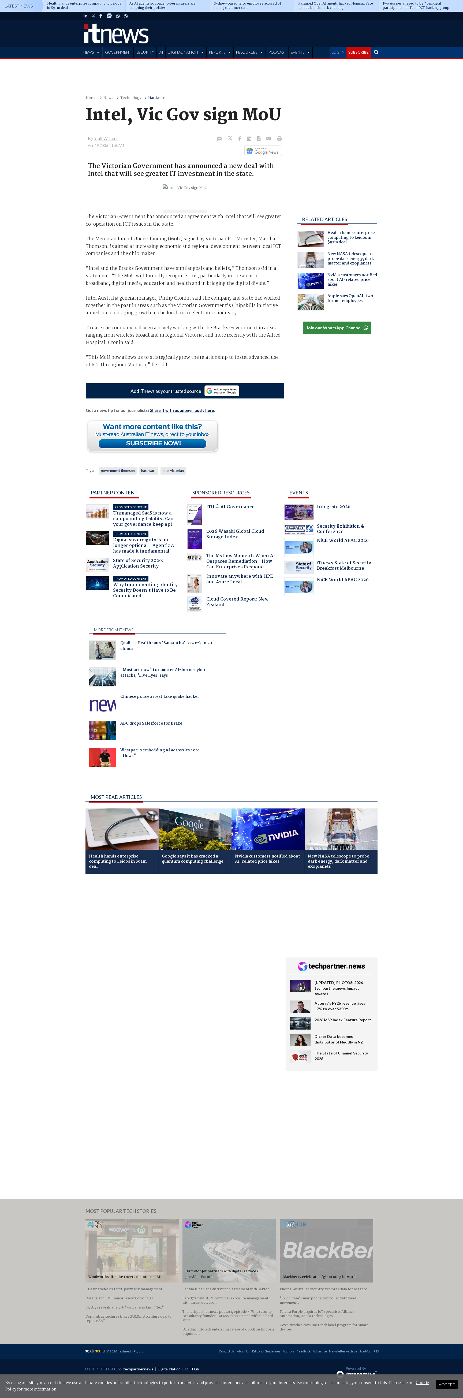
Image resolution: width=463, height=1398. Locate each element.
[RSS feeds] (126, 16)
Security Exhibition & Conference (340, 529)
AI (161, 52)
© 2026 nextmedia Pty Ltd (124, 1351)
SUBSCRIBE (358, 52)
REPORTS (217, 52)
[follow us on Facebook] (100, 16)
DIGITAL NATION (183, 52)
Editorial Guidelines (266, 1351)
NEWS (88, 52)
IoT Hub (192, 1369)
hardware (148, 470)
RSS (376, 1351)
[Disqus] (181, 949)
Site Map (365, 1351)
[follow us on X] (93, 16)
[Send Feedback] (259, 139)
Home (91, 98)
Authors (288, 1351)
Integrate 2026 (333, 507)
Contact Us (227, 1351)
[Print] (278, 139)
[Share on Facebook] (240, 139)
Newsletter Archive (343, 1351)
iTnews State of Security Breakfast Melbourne (344, 566)
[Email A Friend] (269, 139)
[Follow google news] (262, 151)
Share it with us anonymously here (182, 410)
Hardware (156, 98)
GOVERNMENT (118, 52)
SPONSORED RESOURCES (220, 492)
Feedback (304, 1351)
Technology (130, 98)
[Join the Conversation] (219, 139)
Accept (447, 1384)
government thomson (118, 470)
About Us (243, 1351)
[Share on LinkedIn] (250, 139)
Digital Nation (169, 1369)
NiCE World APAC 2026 (343, 541)
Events (298, 492)
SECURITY (145, 52)
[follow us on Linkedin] (85, 16)
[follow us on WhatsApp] (118, 16)
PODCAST (277, 52)
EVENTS (297, 52)
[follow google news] (109, 16)
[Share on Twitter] (230, 139)
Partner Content (114, 492)
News (108, 98)
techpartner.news (138, 1369)
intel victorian (173, 470)
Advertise (320, 1351)
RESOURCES (246, 52)
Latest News (19, 5)
